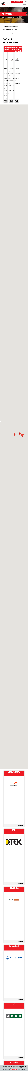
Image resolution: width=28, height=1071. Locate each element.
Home (2, 17)
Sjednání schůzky (18, 1)
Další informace (21, 1069)
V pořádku (13, 1069)
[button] (14, 435)
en (25, 1)
